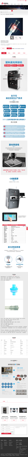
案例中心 (2, 444)
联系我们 (2, 448)
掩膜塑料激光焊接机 (5, 416)
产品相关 (4, 401)
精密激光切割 (5, 443)
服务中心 (2, 446)
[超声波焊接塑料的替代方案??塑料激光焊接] (23, 410)
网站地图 (20, 443)
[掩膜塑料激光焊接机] (5, 410)
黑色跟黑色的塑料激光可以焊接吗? (15, 416)
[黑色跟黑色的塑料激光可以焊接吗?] (14, 410)
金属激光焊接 (5, 445)
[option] (14, 7)
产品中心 (4, 14)
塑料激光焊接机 (7, 14)
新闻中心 (2, 445)
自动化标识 (5, 444)
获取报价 (9, 48)
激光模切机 (10, 443)
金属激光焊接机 (11, 445)
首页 (1, 14)
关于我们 (2, 447)
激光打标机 (10, 444)
